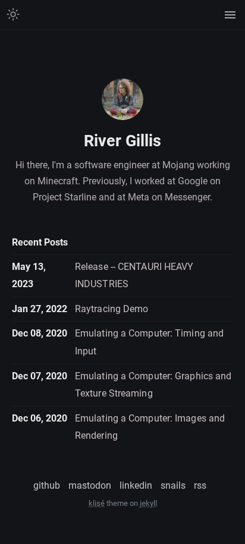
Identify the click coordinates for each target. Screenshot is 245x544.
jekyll (148, 503)
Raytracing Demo (112, 309)
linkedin (136, 485)
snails (173, 485)
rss (200, 485)
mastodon (89, 485)
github (46, 485)
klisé (97, 503)
